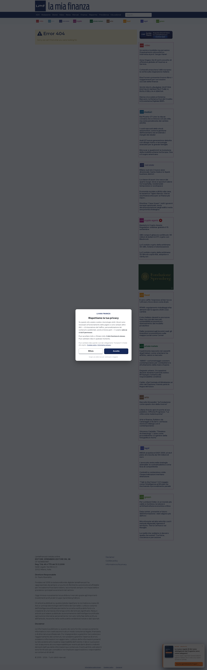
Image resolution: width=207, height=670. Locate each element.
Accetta (116, 351)
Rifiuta (90, 351)
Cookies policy (92, 345)
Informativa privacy (104, 345)
